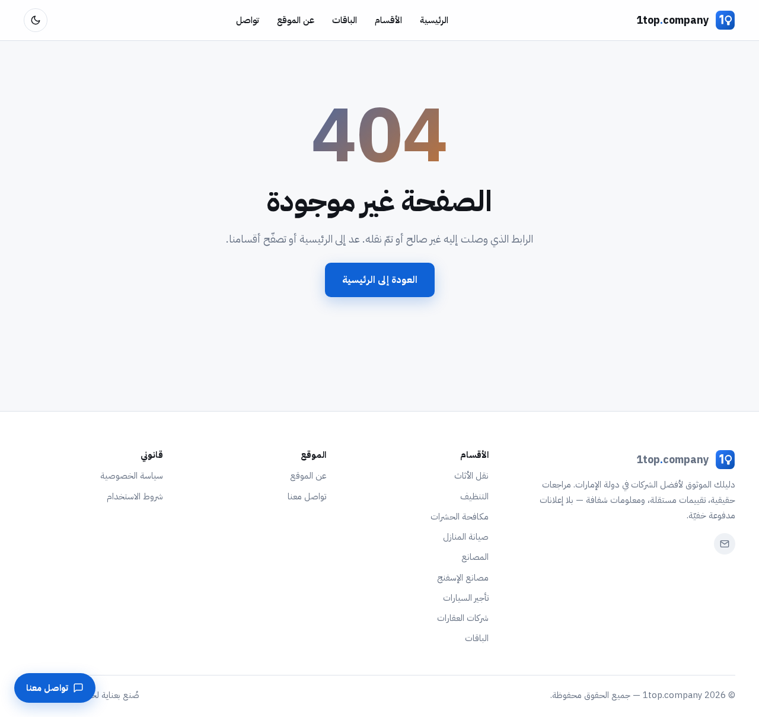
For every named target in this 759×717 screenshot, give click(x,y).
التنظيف (474, 496)
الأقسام (388, 20)
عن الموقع (295, 20)
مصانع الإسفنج (463, 577)
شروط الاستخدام (135, 496)
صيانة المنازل (466, 536)
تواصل (247, 20)
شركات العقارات (463, 617)
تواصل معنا (307, 496)
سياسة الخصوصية (131, 475)
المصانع (475, 556)
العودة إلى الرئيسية (379, 280)
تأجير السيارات (466, 597)
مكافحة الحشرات (459, 516)
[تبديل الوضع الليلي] (35, 20)
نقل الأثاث (471, 475)
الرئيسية (434, 20)
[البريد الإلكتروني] (724, 544)
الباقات (344, 20)
